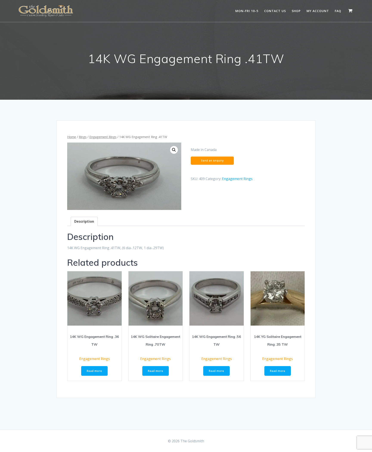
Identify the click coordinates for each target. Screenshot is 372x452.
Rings (83, 137)
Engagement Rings (102, 137)
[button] (174, 150)
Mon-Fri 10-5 (246, 11)
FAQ (338, 11)
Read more (94, 371)
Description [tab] (84, 221)
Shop (296, 11)
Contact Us (275, 11)
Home (71, 137)
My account (318, 11)
